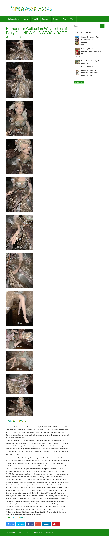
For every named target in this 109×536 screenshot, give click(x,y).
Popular (78, 32)
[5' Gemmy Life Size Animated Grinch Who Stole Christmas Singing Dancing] (77, 51)
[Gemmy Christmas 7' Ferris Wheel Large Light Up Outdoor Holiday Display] (77, 39)
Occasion (45, 19)
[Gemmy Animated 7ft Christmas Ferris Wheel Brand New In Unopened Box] (77, 72)
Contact (28, 532)
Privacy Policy (38, 532)
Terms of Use (49, 532)
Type (64, 19)
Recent (89, 32)
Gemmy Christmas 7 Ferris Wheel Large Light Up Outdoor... (90, 39)
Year (72, 19)
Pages (21, 532)
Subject (55, 19)
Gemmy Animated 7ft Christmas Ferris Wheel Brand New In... (89, 72)
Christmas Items (13, 19)
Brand (26, 19)
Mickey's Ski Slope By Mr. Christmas (90, 62)
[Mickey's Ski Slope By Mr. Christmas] (77, 63)
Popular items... (79, 82)
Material (35, 19)
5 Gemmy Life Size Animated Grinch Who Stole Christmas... (91, 51)
